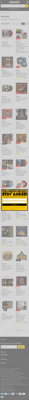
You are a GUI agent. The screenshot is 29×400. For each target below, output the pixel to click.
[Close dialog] (26, 190)
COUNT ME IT (14, 204)
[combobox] (4, 202)
